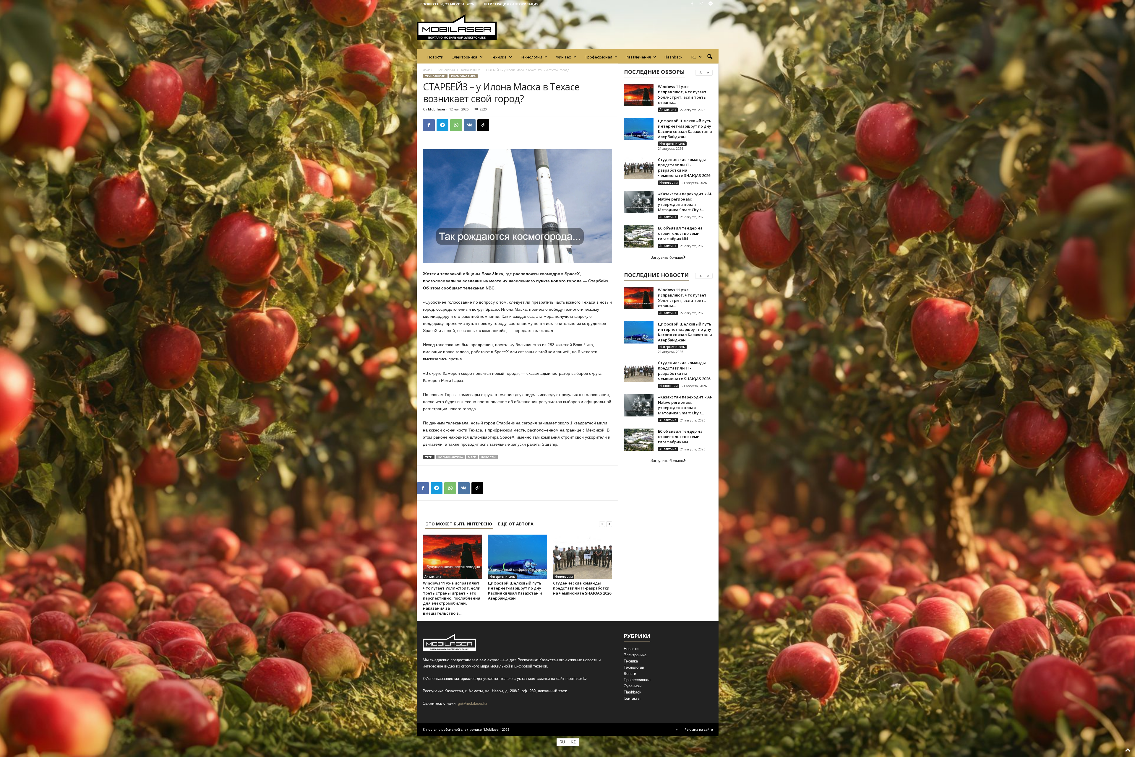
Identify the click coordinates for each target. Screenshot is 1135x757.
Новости (435, 57)
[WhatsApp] (456, 125)
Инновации (563, 576)
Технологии (531, 57)
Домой (427, 70)
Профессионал (598, 57)
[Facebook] (692, 4)
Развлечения (638, 57)
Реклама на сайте (699, 729)
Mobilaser (436, 109)
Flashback (673, 57)
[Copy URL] (483, 125)
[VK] (470, 125)
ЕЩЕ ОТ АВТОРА (516, 524)
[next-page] (609, 524)
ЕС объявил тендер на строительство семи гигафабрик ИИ (680, 233)
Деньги (630, 673)
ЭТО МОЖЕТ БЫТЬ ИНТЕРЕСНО (459, 524)
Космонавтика (470, 70)
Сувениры (632, 686)
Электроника (464, 57)
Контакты (632, 698)
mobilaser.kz (576, 678)
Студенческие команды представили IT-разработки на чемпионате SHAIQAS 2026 (582, 588)
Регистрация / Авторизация (511, 4)
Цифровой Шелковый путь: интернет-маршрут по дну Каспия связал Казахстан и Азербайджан (515, 590)
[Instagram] (701, 4)
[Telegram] (710, 4)
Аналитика (432, 576)
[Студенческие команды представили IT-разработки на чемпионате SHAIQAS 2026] (582, 557)
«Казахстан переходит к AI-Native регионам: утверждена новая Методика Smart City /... (685, 201)
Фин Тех (563, 57)
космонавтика (450, 457)
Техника (499, 57)
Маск (472, 457)
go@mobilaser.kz (472, 703)
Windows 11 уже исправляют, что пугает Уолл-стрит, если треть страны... (682, 94)
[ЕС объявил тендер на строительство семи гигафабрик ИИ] (639, 236)
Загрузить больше (667, 257)
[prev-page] (602, 524)
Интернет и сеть (502, 576)
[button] (709, 57)
